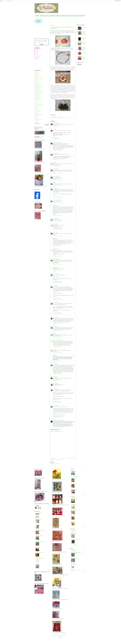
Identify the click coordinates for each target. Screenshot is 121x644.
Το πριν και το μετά (82, 15)
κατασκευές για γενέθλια (39, 93)
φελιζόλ (36, 109)
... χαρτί (36, 51)
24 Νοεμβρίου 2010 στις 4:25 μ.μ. (57, 150)
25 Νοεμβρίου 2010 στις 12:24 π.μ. (58, 346)
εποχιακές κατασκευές (38, 86)
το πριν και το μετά (38, 105)
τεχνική (64, 66)
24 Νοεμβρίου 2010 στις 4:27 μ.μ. (57, 159)
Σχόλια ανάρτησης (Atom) (59, 459)
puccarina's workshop (74, 498)
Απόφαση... (76, 564)
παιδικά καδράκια (38, 97)
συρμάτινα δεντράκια (38, 102)
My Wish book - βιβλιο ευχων (75, 510)
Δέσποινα (54, 232)
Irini (53, 182)
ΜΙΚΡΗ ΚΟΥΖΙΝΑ (74, 477)
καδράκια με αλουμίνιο (38, 91)
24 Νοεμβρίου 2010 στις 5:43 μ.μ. (57, 215)
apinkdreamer (55, 218)
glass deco (36, 73)
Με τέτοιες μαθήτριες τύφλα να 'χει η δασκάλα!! (84, 58)
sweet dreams (55, 122)
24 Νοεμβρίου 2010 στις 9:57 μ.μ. (57, 299)
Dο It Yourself (71, 15)
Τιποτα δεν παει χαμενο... (39, 552)
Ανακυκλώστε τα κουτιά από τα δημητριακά (84, 43)
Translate (41, 137)
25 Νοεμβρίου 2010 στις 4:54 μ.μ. (57, 417)
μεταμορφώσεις (37, 95)
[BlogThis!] (52, 115)
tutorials (36, 75)
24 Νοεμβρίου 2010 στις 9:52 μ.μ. (57, 282)
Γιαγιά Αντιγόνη (74, 544)
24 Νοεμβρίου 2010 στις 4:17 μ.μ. (57, 139)
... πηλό (36, 49)
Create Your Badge (37, 199)
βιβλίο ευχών (37, 79)
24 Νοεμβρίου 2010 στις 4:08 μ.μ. (57, 126)
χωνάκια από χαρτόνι (38, 119)
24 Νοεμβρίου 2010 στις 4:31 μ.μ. (57, 165)
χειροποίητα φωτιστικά (38, 114)
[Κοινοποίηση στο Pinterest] (54, 115)
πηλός (36, 101)
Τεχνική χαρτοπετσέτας (65, 15)
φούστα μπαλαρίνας (38, 110)
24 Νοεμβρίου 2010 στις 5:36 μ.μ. (57, 202)
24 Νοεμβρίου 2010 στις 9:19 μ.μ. (57, 270)
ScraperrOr (72, 521)
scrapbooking (37, 74)
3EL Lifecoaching (73, 550)
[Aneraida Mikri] (37, 198)
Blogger (61, 637)
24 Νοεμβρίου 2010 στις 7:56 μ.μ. (57, 264)
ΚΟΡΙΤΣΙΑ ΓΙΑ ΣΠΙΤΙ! (38, 535)
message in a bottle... (74, 530)
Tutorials (47, 15)
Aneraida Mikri (36, 191)
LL (53, 162)
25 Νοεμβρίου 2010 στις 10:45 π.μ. (58, 360)
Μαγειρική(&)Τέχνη (74, 489)
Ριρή (63, 95)
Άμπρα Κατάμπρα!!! (74, 533)
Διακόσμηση (37, 15)
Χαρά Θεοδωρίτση (56, 142)
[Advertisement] (68, 21)
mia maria (54, 376)
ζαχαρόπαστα (37, 88)
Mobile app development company (58, 420)
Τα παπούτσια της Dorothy (75, 539)
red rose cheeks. (73, 558)
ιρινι (53, 349)
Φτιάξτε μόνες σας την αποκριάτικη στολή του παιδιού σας (84, 49)
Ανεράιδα (54, 153)
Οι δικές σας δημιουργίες (39, 76)
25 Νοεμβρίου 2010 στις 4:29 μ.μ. (57, 385)
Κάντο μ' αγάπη (38, 518)
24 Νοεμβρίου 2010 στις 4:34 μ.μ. (57, 173)
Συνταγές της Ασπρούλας (75, 476)
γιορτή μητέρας (37, 83)
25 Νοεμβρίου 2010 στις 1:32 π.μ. (57, 352)
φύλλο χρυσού (37, 111)
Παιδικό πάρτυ (58, 15)
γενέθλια (36, 82)
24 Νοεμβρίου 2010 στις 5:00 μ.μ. (57, 197)
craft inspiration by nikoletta (57, 339)
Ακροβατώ (72, 569)
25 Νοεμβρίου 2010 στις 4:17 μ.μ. (57, 380)
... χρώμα (36, 52)
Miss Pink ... (73, 563)
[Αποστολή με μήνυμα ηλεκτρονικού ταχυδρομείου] (51, 115)
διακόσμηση (37, 85)
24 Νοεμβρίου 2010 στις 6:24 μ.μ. (57, 229)
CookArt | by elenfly (74, 483)
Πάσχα (36, 77)
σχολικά (36, 103)
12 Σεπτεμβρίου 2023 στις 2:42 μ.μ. (58, 427)
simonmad (54, 326)
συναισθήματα (73, 550)
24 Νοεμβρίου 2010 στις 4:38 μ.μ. (57, 185)
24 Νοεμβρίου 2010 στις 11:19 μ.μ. (58, 323)
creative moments (73, 504)
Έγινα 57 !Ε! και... (38, 547)
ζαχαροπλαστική (37, 87)
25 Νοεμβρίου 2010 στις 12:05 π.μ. (58, 337)
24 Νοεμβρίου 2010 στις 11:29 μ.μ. (58, 330)
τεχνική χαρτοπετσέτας (38, 104)
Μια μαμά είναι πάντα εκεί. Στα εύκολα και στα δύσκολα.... (77, 570)
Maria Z (54, 188)
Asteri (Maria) (55, 176)
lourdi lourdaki (55, 258)
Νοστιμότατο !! (73, 470)
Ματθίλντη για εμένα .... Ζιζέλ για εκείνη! (79, 553)
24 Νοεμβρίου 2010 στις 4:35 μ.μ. (57, 179)
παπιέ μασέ (37, 100)
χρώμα (36, 118)
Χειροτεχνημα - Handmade (39, 530)
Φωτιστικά (76, 15)
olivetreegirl (54, 363)
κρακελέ (36, 94)
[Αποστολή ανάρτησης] (60, 117)
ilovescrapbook (73, 515)
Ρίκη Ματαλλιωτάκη (56, 200)
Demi (53, 333)
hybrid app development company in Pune (65, 423)
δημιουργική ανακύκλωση (39, 84)
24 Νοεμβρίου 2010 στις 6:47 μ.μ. (57, 245)
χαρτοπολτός (37, 113)
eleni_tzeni (54, 383)
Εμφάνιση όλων (49, 569)
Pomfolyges (72, 532)
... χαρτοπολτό (37, 50)
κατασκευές (37, 92)
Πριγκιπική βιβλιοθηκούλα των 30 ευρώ (84, 38)
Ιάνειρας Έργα (37, 524)
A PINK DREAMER (38, 513)
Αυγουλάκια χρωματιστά (84, 27)
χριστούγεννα (37, 117)
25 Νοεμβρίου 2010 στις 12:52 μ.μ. (58, 373)
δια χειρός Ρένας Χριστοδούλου (40, 541)
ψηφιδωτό (36, 120)
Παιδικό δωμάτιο (42, 15)
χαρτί (36, 112)
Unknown (54, 223)
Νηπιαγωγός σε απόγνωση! (39, 558)
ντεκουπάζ (37, 96)
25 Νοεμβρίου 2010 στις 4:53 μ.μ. (57, 402)
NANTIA (54, 248)
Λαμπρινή (54, 317)
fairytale (36, 564)
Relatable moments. (77, 558)
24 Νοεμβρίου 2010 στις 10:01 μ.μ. (58, 314)
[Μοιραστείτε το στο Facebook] (53, 115)
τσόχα (36, 108)
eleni (53, 129)
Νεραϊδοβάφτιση (52, 15)
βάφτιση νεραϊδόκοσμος (38, 78)
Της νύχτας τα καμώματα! (75, 552)
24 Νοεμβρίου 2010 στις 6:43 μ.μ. (57, 235)
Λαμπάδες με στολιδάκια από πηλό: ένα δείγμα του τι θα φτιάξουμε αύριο (82, 33)
